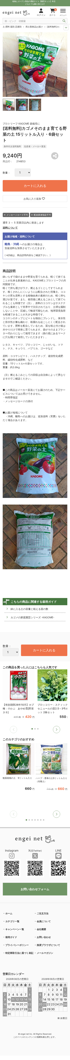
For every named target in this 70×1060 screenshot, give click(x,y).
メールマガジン (45, 952)
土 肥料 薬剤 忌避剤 (12, 26)
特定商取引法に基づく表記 (19, 952)
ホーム (8, 913)
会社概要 (41, 929)
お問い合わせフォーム (35, 889)
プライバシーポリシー (17, 945)
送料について (10, 227)
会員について (44, 921)
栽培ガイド (11, 937)
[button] (56, 729)
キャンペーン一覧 (14, 929)
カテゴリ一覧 (12, 921)
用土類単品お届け (34, 26)
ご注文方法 (42, 913)
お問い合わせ (44, 937)
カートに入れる (35, 186)
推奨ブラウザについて (48, 945)
